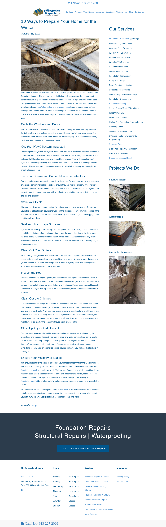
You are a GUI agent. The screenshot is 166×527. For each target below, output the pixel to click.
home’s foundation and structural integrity (54, 107)
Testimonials (121, 12)
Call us (65, 389)
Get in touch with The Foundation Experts (83, 448)
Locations (110, 12)
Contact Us (139, 12)
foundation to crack (29, 370)
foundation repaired (29, 381)
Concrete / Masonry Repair (120, 158)
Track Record (88, 12)
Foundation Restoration (119, 38)
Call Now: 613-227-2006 (83, 3)
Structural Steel (115, 144)
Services (69, 12)
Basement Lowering (117, 103)
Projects (78, 12)
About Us (100, 12)
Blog (131, 12)
